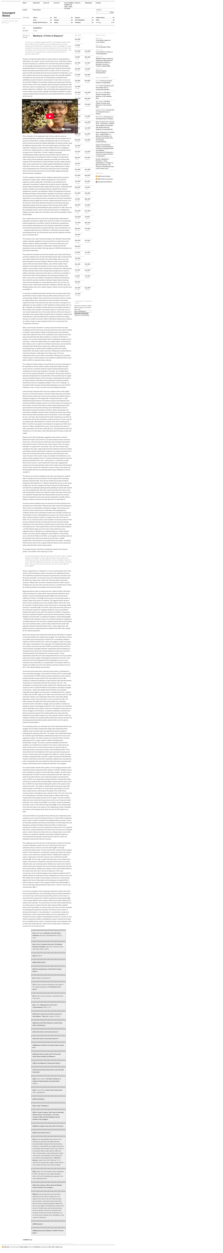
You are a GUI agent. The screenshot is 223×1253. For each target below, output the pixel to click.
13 (33, 492)
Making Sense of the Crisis (49, 1005)
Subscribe (36, 3)
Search (99, 9)
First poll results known (42, 1132)
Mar (87, 81)
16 (31, 566)
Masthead (88, 3)
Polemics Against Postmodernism (101, 70)
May (87, 58)
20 (69, 617)
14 (62, 499)
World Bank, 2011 (39, 962)
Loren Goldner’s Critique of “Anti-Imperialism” (104, 51)
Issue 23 (77, 3)
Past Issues (37, 10)
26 (30, 859)
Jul (77, 46)
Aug (87, 52)
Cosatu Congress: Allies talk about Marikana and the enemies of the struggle (46, 1117)
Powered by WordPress (105, 182)
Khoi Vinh (51, 1247)
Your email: (77, 309)
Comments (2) (27, 1239)
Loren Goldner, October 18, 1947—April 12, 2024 (69, 5)
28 (66, 882)
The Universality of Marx (103, 46)
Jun (77, 99)
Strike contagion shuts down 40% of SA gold (48, 1126)
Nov (77, 93)
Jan (87, 69)
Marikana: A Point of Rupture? (48, 35)
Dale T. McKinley (42, 1105)
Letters (25, 10)
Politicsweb (38, 1224)
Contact (98, 3)
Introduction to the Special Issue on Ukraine (105, 111)
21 (70, 673)
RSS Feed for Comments (105, 179)
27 (38, 878)
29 (34, 887)
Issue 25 (46, 3)
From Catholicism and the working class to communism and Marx (105, 87)
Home (24, 3)
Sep (87, 75)
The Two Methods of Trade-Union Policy (47, 1063)
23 (46, 802)
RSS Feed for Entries (104, 176)
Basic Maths (24, 1247)
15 (60, 513)
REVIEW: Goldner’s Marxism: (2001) (104, 61)
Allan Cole (59, 1247)
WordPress (37, 1247)
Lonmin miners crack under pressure (46, 1032)
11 (24, 307)
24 (55, 805)
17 (35, 578)
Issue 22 (56, 3)
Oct (87, 63)
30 (69, 898)
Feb (87, 105)
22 (36, 722)
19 (39, 607)
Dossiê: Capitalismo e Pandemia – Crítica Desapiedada (102, 160)
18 (42, 598)
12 (27, 472)
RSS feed (6, 1247)
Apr (77, 40)
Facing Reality (39, 1099)
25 (56, 848)
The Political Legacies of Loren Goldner (103, 40)
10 (28, 289)
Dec (77, 52)
